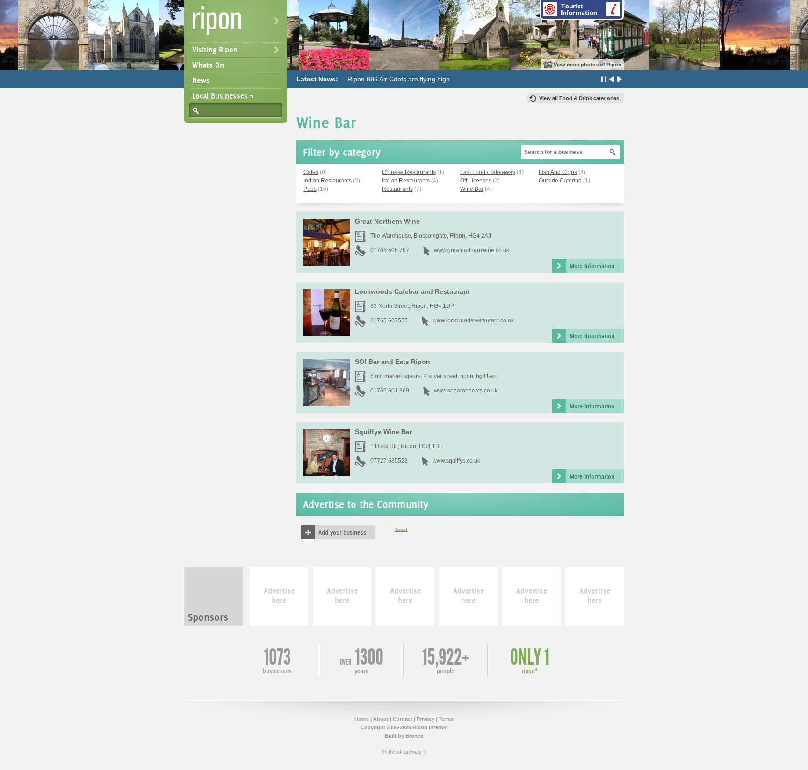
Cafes (310, 172)
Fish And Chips (558, 172)
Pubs (310, 189)
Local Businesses (220, 96)
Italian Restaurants (406, 180)
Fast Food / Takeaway (487, 172)
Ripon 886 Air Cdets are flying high (398, 79)
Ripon (237, 23)
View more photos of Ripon (587, 64)
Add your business (342, 532)
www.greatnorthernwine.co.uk (471, 250)
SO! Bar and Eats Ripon (392, 361)
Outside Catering (560, 180)
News (201, 80)
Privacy (425, 719)
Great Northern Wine (387, 221)
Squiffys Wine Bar (383, 432)
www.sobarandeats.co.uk (466, 390)
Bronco (414, 736)
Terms (446, 719)
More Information (592, 265)
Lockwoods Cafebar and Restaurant (412, 291)
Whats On (208, 65)
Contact (402, 719)
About (381, 719)
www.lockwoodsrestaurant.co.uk (473, 320)
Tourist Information (582, 10)
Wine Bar (471, 189)
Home (361, 719)
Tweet (401, 529)
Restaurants (397, 189)
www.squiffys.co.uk (456, 461)
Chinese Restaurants (409, 172)
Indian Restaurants (327, 180)
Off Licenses (475, 180)
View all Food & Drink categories (579, 98)
